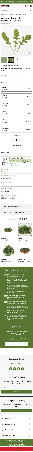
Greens (11, 14)
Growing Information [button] (14, 206)
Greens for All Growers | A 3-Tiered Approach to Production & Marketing (17, 287)
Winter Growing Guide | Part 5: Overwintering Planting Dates (16, 302)
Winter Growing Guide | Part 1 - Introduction (17, 292)
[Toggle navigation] (30, 6)
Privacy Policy (21, 440)
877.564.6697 (16, 364)
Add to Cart (16, 449)
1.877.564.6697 (16, 334)
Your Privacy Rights (16, 441)
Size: (3, 83)
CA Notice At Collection (16, 443)
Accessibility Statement (21, 445)
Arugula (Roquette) (21, 14)
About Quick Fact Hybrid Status (13, 188)
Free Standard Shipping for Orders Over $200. (16, 1)
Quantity (16, 135)
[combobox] (16, 10)
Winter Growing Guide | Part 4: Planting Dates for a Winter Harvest (16, 297)
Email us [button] (16, 344)
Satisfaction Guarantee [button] (15, 212)
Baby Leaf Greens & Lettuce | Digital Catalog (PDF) (16, 311)
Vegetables (4, 14)
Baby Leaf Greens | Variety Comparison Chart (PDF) (15, 275)
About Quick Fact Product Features (16, 195)
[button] (1, 1)
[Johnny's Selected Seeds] (5, 6)
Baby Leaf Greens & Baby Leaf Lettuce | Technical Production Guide (17, 281)
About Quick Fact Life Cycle (10, 182)
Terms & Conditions (12, 440)
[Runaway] (8, 229)
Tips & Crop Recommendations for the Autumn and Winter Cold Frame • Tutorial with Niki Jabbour (17, 317)
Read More (4, 76)
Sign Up (16, 391)
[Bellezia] (25, 229)
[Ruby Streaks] (25, 251)
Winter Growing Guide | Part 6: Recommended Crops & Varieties (18, 307)
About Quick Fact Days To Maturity (15, 175)
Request (16, 410)
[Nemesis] (8, 251)
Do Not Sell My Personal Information (16, 444)
